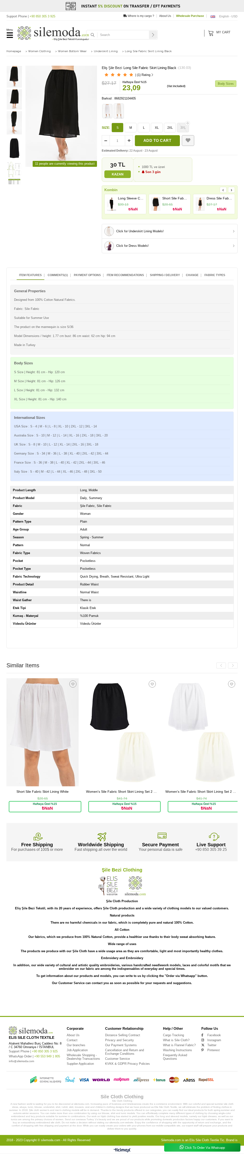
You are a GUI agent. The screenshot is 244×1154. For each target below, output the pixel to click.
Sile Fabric (164, 1004)
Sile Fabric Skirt (178, 1004)
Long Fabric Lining (223, 1000)
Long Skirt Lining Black (84, 1004)
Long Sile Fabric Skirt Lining (72, 997)
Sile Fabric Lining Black (54, 1007)
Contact (72, 1040)
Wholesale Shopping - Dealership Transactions (83, 1056)
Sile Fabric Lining (35, 1007)
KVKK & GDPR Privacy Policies (127, 1063)
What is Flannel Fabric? (179, 1045)
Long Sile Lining (69, 1000)
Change (192, 275)
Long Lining (116, 1004)
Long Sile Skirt (217, 997)
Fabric (188, 1007)
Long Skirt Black (102, 1004)
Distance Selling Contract (122, 1035)
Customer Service (117, 1058)
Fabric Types (214, 275)
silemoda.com (50, 1140)
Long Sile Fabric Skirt (48, 997)
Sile (155, 1004)
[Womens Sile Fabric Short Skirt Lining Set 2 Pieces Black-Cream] (49, 732)
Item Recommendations (125, 275)
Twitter (211, 1045)
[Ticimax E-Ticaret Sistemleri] (122, 1150)
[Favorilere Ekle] (188, 140)
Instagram (214, 1040)
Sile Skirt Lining (100, 1007)
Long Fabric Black (36, 1004)
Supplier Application (80, 1063)
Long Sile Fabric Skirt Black (128, 997)
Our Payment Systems (121, 1045)
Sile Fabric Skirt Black (15, 1007)
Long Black (146, 1004)
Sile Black (178, 1007)
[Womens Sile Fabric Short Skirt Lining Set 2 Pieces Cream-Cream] (208, 732)
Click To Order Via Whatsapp (205, 1147)
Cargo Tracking (173, 1035)
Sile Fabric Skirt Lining (197, 1004)
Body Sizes (226, 83)
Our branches (76, 1045)
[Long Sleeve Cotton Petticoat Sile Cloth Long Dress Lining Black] (111, 204)
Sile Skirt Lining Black (119, 1007)
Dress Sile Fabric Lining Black (219, 198)
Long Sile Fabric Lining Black (175, 997)
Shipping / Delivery (165, 275)
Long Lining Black (131, 1004)
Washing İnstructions (177, 1050)
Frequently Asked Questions (175, 1056)
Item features (30, 275)
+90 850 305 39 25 (211, 849)
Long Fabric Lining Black (16, 1004)
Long (8, 997)
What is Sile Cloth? (176, 1040)
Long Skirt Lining (64, 1004)
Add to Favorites (79, 684)
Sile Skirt (87, 1007)
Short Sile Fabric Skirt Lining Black (175, 198)
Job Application (77, 1050)
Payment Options (87, 275)
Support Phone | (30, 16)
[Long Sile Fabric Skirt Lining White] (107, 111)
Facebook (214, 1035)
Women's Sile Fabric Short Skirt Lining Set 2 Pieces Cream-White (128, 791)
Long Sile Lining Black (88, 1000)
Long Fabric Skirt (135, 1000)
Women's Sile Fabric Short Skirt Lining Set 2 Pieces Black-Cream (49, 791)
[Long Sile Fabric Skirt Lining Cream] (119, 111)
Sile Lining (150, 1007)
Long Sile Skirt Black (52, 1000)
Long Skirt (51, 1004)
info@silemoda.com (21, 1061)
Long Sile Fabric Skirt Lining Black (100, 997)
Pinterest (213, 1050)
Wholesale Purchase (190, 16)
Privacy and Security (119, 1040)
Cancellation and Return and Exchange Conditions (124, 1051)
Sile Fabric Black (74, 1007)
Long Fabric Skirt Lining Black (179, 1000)
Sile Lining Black (164, 1007)
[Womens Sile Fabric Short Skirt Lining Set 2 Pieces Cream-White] (128, 732)
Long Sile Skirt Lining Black (30, 1000)
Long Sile (17, 997)
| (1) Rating (142, 75)
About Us (165, 16)
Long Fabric (120, 1000)
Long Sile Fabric (30, 997)
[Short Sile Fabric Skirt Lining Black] (156, 204)
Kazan (117, 174)
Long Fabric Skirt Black (203, 1000)
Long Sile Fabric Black (199, 997)
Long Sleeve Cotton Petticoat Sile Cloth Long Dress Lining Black (131, 198)
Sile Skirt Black (137, 1007)
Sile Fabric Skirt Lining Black (221, 1004)
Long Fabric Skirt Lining (154, 1000)
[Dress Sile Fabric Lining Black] (200, 204)
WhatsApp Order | (34, 1056)
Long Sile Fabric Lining (151, 997)
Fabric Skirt (198, 1007)
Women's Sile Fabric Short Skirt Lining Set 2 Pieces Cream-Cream (208, 791)
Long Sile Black (106, 1000)
